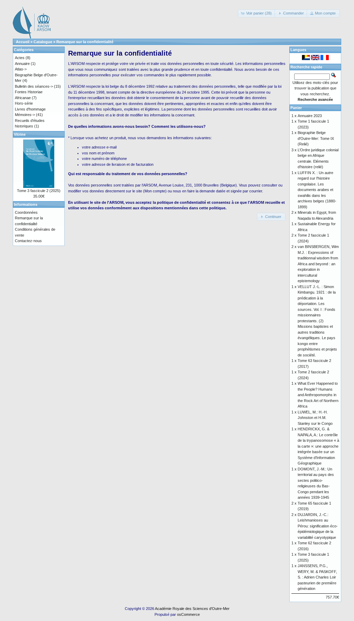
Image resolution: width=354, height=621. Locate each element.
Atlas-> (21, 69)
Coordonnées (26, 212)
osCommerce (188, 614)
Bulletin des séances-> (34, 86)
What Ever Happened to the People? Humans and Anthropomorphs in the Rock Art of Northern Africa (318, 394)
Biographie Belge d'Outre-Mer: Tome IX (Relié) (316, 138)
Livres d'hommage (30, 109)
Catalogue (43, 42)
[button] (257, 13)
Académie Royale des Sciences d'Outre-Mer (192, 608)
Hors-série (24, 103)
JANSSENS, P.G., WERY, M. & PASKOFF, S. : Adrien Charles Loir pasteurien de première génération (317, 577)
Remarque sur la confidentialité (84, 42)
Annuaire (22, 63)
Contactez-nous (28, 241)
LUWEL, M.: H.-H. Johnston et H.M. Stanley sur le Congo (315, 418)
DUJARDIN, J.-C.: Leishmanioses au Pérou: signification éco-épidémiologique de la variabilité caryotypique (318, 526)
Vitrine (20, 134)
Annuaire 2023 (310, 116)
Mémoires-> (25, 115)
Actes (20, 58)
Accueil (22, 42)
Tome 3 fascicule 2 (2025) (38, 191)
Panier (296, 108)
